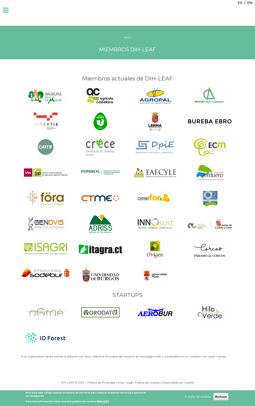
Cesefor (189, 382)
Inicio (127, 37)
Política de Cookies (147, 382)
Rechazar (221, 396)
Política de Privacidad (101, 382)
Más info (103, 401)
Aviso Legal (125, 382)
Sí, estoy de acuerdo (198, 396)
